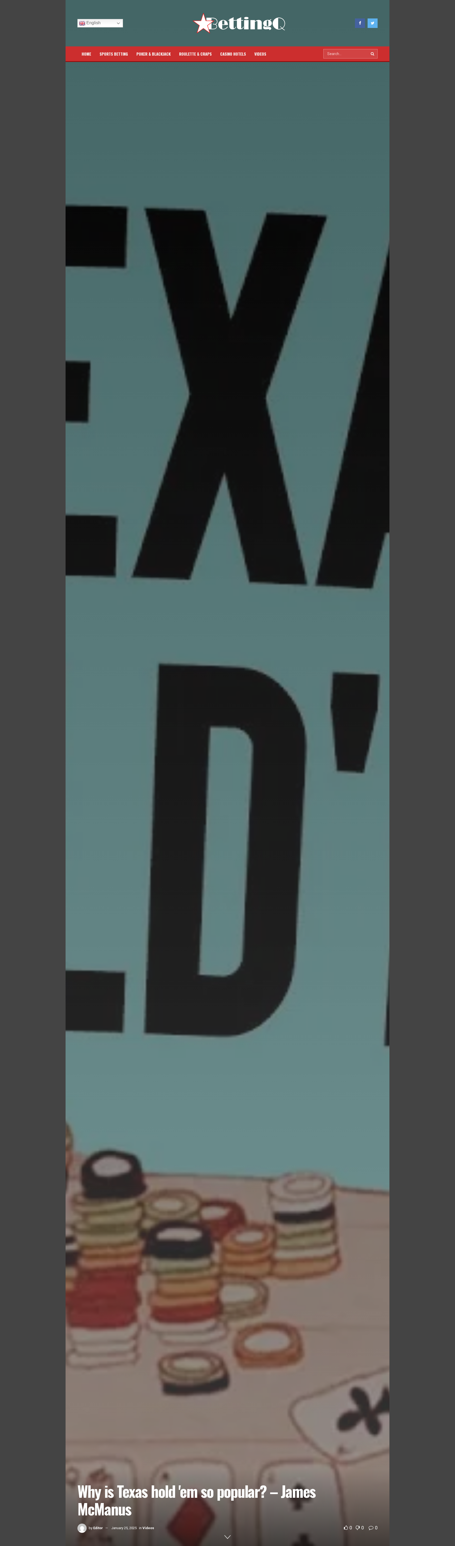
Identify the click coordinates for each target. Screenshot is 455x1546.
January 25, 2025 (124, 1528)
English (93, 23)
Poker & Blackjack (153, 54)
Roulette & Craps (195, 54)
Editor (98, 1528)
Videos (260, 54)
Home (86, 54)
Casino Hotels (233, 54)
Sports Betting (114, 54)
